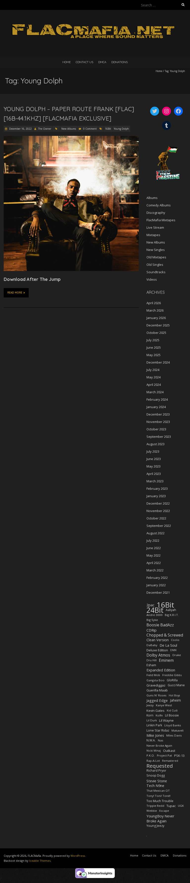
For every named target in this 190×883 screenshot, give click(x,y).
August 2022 (155, 533)
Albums (152, 198)
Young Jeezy (155, 826)
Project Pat (164, 755)
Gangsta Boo (155, 680)
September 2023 (158, 436)
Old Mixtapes (156, 257)
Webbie (151, 810)
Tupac (171, 806)
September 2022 (158, 525)
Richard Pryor (156, 770)
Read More (14, 292)
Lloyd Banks (172, 725)
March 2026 (155, 310)
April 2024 (153, 384)
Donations (119, 62)
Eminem (166, 660)
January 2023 (156, 496)
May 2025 (153, 355)
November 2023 (158, 421)
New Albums (68, 128)
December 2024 (158, 362)
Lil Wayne (166, 720)
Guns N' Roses (156, 695)
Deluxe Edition (157, 650)
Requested (159, 765)
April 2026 (153, 303)
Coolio (175, 640)
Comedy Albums (158, 205)
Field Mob (153, 675)
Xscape (164, 810)
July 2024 (152, 370)
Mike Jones (155, 735)
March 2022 (155, 570)
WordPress (78, 856)
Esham (151, 665)
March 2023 (155, 481)
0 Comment (90, 128)
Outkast (169, 750)
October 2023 (156, 429)
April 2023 (153, 473)
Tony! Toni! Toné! (158, 796)
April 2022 (153, 563)
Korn (149, 715)
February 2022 (157, 577)
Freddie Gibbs (172, 675)
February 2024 (157, 399)
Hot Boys (174, 695)
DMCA (102, 62)
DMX (173, 650)
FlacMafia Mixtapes (160, 220)
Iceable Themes (39, 860)
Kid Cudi (172, 710)
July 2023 (152, 451)
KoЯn (159, 715)
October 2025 (156, 332)
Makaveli (177, 730)
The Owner (44, 128)
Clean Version (157, 640)
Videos (151, 279)
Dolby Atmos (158, 655)
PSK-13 (179, 755)
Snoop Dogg (155, 775)
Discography (155, 212)
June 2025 (153, 347)
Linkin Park (154, 725)
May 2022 (153, 555)
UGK (181, 806)
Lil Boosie (172, 715)
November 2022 (158, 511)
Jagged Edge (157, 700)
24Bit (155, 610)
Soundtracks (156, 272)
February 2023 (157, 488)
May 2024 (153, 377)
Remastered (170, 760)
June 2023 (153, 459)
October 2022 (156, 518)
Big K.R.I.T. (172, 615)
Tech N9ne (155, 785)
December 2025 (158, 325)
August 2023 (155, 444)
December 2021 (158, 592)
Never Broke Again (159, 745)
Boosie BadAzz (160, 624)
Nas (160, 740)
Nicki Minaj (153, 750)
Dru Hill (151, 660)
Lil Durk (151, 720)
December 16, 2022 (20, 128)
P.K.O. (150, 755)
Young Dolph (121, 128)
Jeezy (150, 705)
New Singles (155, 249)
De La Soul (168, 645)
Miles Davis (174, 735)
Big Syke (152, 620)
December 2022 (158, 503)
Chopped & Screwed (164, 635)
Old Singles (154, 264)
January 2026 (156, 318)
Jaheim (175, 700)
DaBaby (151, 645)
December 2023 (158, 414)
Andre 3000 (154, 615)
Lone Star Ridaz (157, 730)
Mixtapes (153, 235)
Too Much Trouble (159, 801)
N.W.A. (151, 740)
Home (66, 62)
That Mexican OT (158, 790)
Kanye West (164, 705)
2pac (150, 604)
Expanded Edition (160, 670)
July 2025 (152, 340)
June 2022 (153, 548)
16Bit (108, 128)
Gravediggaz (156, 685)
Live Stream (155, 227)
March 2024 (155, 392)
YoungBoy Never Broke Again (160, 818)
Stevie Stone (156, 780)
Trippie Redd (155, 806)
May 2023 (153, 466)
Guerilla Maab (157, 690)
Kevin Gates (155, 710)
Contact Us (84, 62)
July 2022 (152, 540)
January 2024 (156, 407)
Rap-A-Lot (153, 760)
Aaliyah (171, 610)
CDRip (151, 630)
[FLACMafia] (95, 22)
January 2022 (156, 585)
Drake (176, 655)
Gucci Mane (176, 685)
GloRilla (172, 680)
